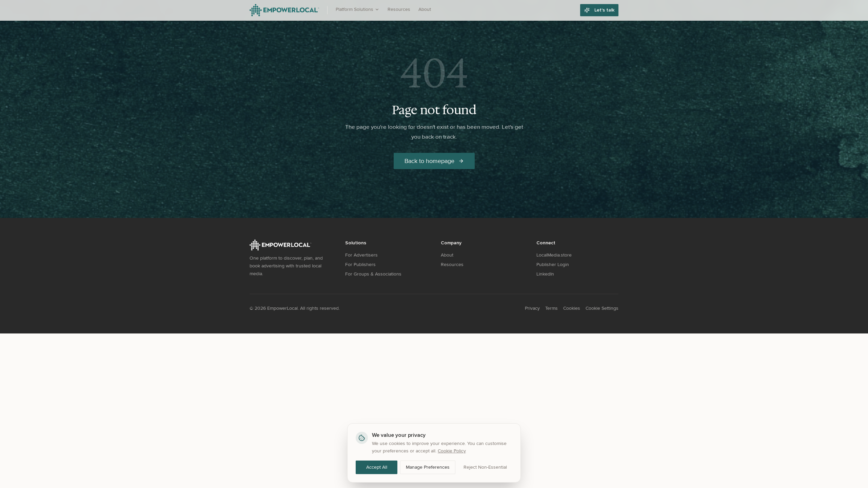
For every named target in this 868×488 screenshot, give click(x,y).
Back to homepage (429, 161)
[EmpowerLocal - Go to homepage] (284, 10)
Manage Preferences (428, 467)
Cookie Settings (602, 308)
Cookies (571, 308)
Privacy (532, 308)
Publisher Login (552, 264)
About (424, 9)
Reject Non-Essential (485, 467)
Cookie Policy (452, 451)
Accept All (376, 467)
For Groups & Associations (373, 274)
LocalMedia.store (554, 255)
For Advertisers (361, 255)
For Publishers (360, 264)
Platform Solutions (354, 9)
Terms (551, 308)
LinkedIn (545, 274)
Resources (399, 9)
